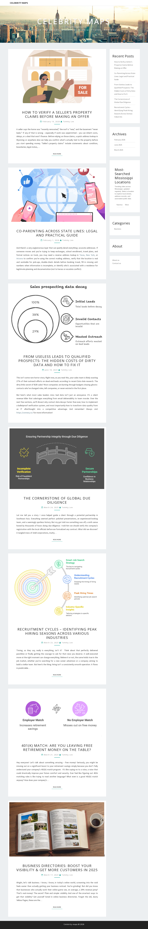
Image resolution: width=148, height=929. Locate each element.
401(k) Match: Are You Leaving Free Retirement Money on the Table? (57, 747)
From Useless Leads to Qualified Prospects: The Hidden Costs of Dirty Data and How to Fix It (57, 360)
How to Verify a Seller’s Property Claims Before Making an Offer (57, 114)
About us (115, 260)
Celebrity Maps (19, 2)
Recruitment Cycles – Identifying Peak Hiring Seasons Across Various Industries (57, 633)
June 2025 (118, 145)
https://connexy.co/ (24, 412)
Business (117, 229)
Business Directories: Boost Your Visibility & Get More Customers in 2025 (57, 867)
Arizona (19, 258)
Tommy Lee (68, 121)
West (127, 205)
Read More (57, 154)
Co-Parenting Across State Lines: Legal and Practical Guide (57, 233)
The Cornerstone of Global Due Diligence (57, 500)
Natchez (120, 205)
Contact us (116, 263)
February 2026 (119, 140)
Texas (82, 255)
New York (90, 255)
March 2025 (118, 150)
